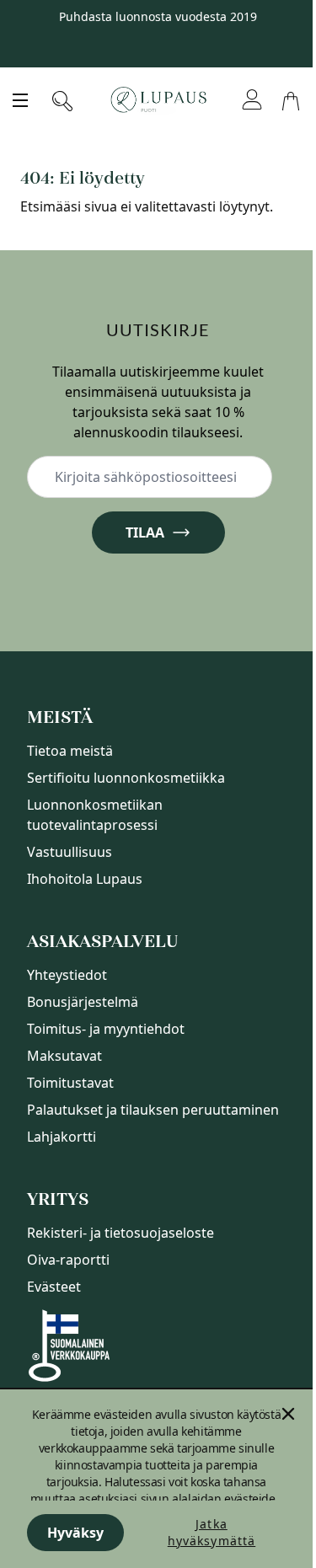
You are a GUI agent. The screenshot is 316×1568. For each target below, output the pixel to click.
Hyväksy (75, 1532)
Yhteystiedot (67, 975)
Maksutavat (64, 1055)
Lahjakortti (61, 1136)
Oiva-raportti (68, 1259)
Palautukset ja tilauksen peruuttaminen (153, 1109)
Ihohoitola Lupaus (84, 879)
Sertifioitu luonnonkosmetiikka (126, 777)
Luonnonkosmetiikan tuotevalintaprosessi (95, 814)
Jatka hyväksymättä (211, 1532)
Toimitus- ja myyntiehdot (106, 1028)
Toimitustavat (70, 1082)
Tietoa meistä (70, 750)
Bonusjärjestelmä (82, 1002)
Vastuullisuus (69, 852)
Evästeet (54, 1286)
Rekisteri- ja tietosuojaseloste (120, 1232)
